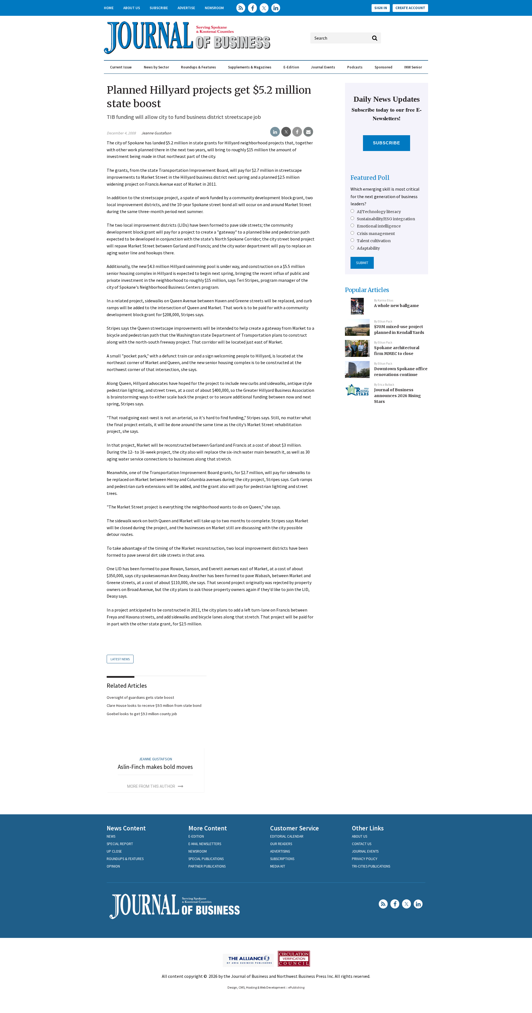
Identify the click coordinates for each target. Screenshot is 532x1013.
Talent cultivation (374, 240)
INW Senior (413, 67)
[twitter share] (286, 132)
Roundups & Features (198, 67)
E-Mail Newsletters (204, 843)
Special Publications (206, 858)
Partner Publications (207, 866)
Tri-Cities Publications (371, 866)
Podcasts (354, 67)
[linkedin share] (275, 132)
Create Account (410, 8)
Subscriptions (282, 858)
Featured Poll (370, 177)
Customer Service (294, 828)
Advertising (280, 851)
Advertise (186, 8)
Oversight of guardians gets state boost (140, 697)
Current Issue (121, 67)
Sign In (380, 8)
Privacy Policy (364, 858)
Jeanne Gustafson (156, 133)
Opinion (113, 866)
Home (109, 8)
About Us (131, 8)
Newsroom (214, 8)
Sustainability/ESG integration (386, 218)
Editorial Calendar (286, 836)
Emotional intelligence (379, 226)
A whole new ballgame (396, 305)
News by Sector (156, 67)
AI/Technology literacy (379, 211)
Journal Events (323, 67)
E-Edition (291, 67)
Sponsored (383, 67)
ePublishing (296, 987)
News (111, 836)
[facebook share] (297, 132)
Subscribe (159, 8)
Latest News (120, 659)
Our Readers (281, 843)
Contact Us (361, 843)
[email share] (308, 132)
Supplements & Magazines (249, 67)
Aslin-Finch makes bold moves (155, 767)
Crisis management (376, 233)
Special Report (120, 843)
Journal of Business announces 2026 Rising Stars (397, 395)
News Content (126, 828)
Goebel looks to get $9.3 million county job (142, 713)
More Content (207, 828)
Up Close (114, 851)
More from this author (151, 786)
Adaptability (368, 248)
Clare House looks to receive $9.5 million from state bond (154, 705)
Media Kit (277, 866)
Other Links (368, 828)
